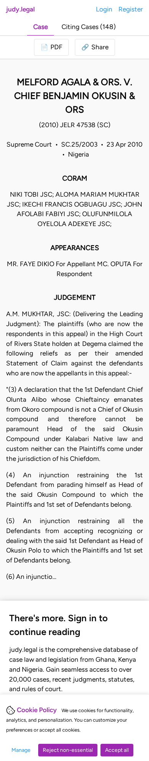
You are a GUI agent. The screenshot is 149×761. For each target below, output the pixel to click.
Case (40, 27)
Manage (21, 750)
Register (130, 9)
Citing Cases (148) (89, 27)
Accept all (117, 750)
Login (104, 9)
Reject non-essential (68, 750)
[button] (95, 47)
